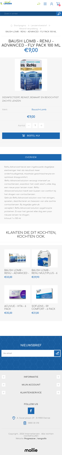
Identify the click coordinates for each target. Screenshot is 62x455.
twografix (41, 439)
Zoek (59, 14)
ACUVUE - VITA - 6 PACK (15, 307)
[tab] (30, 157)
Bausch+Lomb (39, 110)
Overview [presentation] (30, 157)
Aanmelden (57, 353)
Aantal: (22, 125)
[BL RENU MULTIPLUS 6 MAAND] (45, 258)
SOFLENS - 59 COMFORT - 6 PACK (43, 307)
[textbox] (28, 14)
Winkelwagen (58, 4)
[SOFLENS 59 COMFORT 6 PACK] (45, 294)
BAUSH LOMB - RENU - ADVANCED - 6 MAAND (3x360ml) (16, 273)
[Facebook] (31, 411)
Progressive (29, 439)
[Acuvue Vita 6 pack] (17, 294)
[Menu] (38, 4)
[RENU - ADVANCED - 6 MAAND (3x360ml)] (17, 258)
